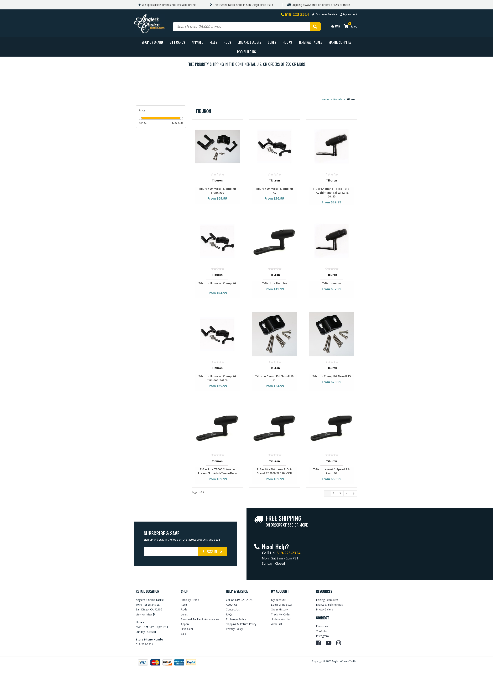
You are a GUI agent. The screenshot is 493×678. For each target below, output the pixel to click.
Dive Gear (187, 629)
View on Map (144, 614)
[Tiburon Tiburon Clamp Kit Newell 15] (331, 333)
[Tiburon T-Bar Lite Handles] (274, 240)
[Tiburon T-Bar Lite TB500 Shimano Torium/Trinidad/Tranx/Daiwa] (217, 426)
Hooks (287, 42)
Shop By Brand (152, 42)
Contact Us (233, 609)
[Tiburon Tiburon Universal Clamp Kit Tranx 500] (217, 146)
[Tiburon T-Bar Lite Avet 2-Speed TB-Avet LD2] (331, 426)
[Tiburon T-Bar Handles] (331, 240)
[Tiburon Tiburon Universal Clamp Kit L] (217, 240)
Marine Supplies (340, 42)
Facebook (322, 626)
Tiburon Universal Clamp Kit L (217, 285)
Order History (279, 609)
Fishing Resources (327, 600)
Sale (183, 633)
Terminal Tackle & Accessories (200, 619)
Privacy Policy (234, 629)
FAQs (229, 614)
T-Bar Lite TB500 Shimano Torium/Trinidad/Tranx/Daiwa (217, 471)
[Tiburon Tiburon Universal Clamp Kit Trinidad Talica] (217, 333)
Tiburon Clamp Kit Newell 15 (331, 376)
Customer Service (326, 14)
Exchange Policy (236, 619)
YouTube (321, 631)
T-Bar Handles (331, 283)
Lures (272, 42)
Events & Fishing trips (329, 604)
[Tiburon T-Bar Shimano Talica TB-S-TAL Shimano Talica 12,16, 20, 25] (331, 146)
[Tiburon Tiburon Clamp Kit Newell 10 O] (274, 333)
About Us (231, 604)
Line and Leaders (249, 42)
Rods (227, 42)
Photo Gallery (324, 609)
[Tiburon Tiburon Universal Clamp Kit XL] (274, 146)
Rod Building (246, 51)
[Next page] (353, 493)
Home (325, 99)
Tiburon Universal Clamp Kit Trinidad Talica (217, 378)
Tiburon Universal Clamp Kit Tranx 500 (217, 190)
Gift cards (177, 42)
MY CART (336, 26)
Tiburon (217, 180)
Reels (213, 42)
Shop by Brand (190, 600)
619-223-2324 (297, 14)
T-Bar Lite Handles (274, 283)
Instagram (322, 636)
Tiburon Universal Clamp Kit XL (274, 190)
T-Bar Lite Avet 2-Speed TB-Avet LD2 (331, 471)
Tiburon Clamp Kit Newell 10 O (274, 378)
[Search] (315, 26)
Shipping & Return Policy (241, 624)
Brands (337, 99)
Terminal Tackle (310, 42)
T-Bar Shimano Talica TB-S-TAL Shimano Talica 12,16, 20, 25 (331, 192)
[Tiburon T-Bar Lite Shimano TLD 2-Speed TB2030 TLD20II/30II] (274, 426)
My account (350, 14)
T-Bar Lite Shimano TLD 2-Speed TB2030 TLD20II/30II (274, 471)
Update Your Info (281, 619)
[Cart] (346, 26)
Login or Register (281, 604)
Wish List (276, 624)
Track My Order (280, 614)
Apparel (197, 42)
